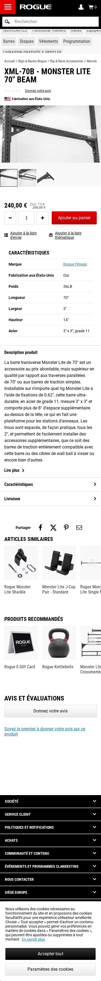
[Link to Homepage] (36, 7)
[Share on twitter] (53, 527)
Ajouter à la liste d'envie (23, 235)
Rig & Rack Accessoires (66, 61)
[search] (50, 22)
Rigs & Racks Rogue (32, 61)
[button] (7, 22)
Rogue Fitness (75, 264)
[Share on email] (79, 527)
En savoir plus (33, 939)
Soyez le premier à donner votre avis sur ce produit (44, 731)
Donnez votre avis (38, 91)
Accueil (9, 61)
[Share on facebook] (40, 527)
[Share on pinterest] (66, 527)
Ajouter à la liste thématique (68, 235)
